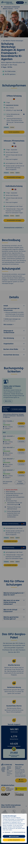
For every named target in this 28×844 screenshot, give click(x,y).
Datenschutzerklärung (19, 832)
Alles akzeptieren (14, 840)
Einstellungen (15, 836)
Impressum (7, 832)
